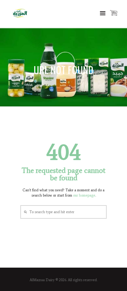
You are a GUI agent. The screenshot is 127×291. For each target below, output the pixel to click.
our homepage (84, 195)
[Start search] (25, 211)
